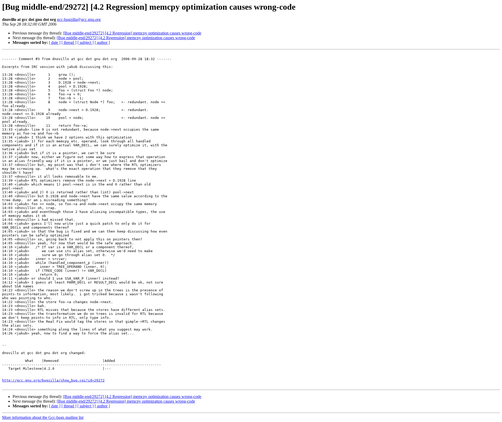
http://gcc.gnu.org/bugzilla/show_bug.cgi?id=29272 (53, 380)
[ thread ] (68, 42)
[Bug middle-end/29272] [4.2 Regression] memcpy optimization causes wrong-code (132, 33)
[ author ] (102, 42)
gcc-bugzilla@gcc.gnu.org (79, 19)
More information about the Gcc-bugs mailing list (42, 417)
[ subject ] (85, 42)
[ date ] (54, 42)
